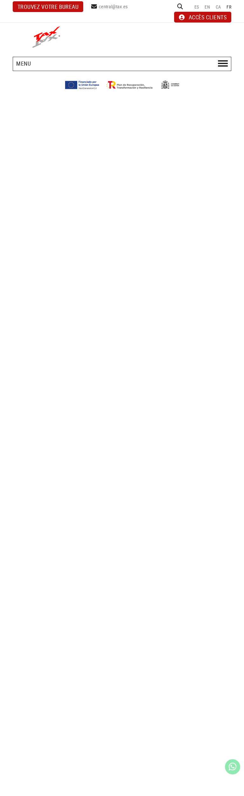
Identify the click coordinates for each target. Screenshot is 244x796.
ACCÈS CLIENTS (208, 17)
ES (196, 7)
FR (229, 7)
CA (218, 7)
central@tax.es (113, 6)
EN (207, 7)
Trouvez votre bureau (47, 6)
